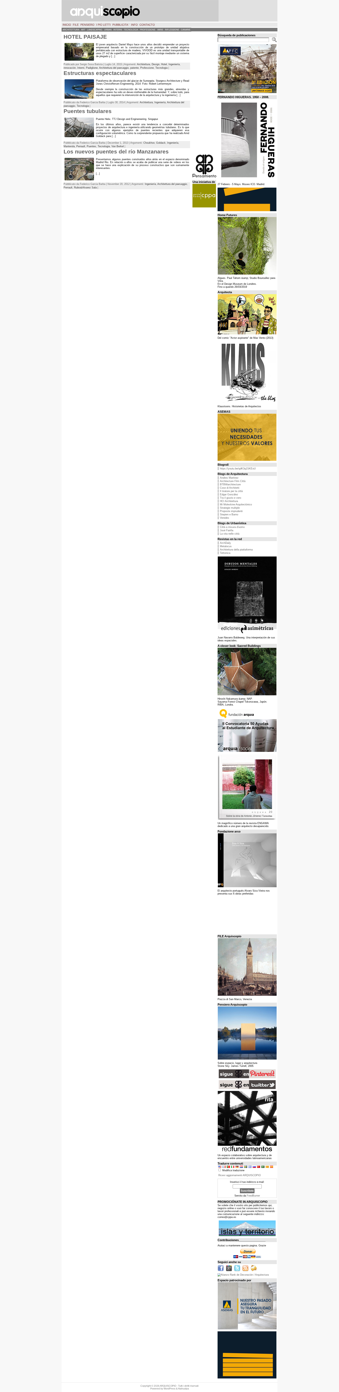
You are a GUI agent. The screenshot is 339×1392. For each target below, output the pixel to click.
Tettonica (225, 552)
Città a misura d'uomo (232, 527)
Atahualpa (183, 1388)
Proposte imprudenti (231, 511)
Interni (80, 67)
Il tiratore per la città (231, 491)
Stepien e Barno (229, 514)
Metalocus (226, 546)
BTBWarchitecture (230, 484)
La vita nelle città (229, 533)
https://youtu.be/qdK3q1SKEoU (238, 468)
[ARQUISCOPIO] (169, 11)
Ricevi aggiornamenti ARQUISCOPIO (239, 1175)
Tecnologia (161, 67)
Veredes (224, 517)
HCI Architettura (229, 501)
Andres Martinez (229, 477)
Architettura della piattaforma (236, 549)
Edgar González (229, 494)
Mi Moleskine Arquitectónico (236, 504)
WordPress (169, 1388)
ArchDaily (225, 542)
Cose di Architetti (229, 487)
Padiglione (92, 67)
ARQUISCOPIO (168, 1386)
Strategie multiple (230, 507)
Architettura (143, 64)
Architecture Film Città (232, 481)
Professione (147, 67)
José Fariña (226, 530)
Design (155, 64)
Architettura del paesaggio (114, 67)
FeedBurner (253, 1195)
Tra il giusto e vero (230, 497)
